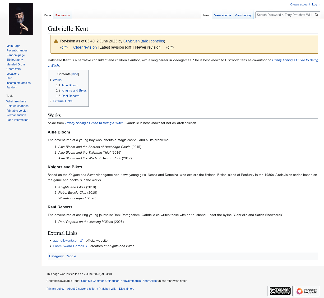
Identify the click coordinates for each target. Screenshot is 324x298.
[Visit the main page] (21, 19)
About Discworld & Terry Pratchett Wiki (91, 288)
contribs (157, 41)
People (71, 256)
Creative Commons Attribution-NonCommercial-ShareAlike (119, 281)
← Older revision (83, 47)
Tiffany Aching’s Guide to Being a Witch (94, 123)
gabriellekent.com (66, 240)
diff (63, 47)
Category (56, 256)
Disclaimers (126, 288)
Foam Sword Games (68, 246)
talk (145, 41)
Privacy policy (55, 288)
